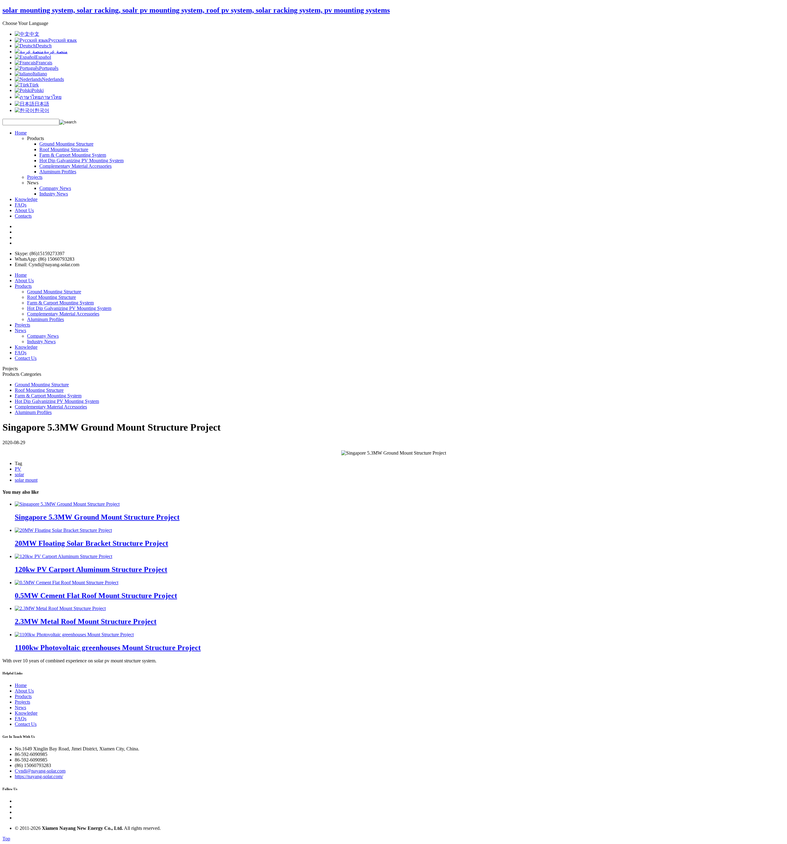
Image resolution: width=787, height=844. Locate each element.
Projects (34, 177)
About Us (24, 210)
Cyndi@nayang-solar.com (40, 771)
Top (6, 838)
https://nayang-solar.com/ (39, 776)
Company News (55, 188)
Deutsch (44, 45)
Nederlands (53, 79)
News (20, 330)
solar (19, 474)
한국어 (41, 110)
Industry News (53, 193)
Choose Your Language (25, 23)
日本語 (41, 104)
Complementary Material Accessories (75, 166)
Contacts (23, 216)
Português (48, 68)
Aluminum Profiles (57, 171)
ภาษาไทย (51, 97)
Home (21, 132)
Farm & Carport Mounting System (72, 155)
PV (18, 469)
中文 (34, 34)
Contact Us (26, 358)
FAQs (20, 204)
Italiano (40, 73)
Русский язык (62, 40)
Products (23, 286)
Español (43, 57)
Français (44, 62)
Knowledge (26, 199)
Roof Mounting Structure (63, 149)
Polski (38, 90)
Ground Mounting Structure (66, 144)
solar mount (26, 480)
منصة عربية (56, 51)
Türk (34, 84)
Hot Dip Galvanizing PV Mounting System (81, 160)
